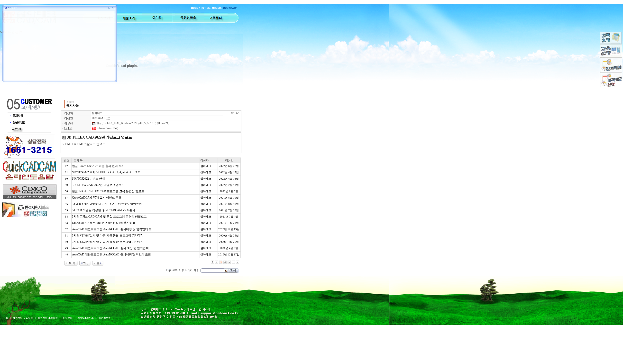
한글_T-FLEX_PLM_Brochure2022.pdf (119, 123)
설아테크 (97, 113)
